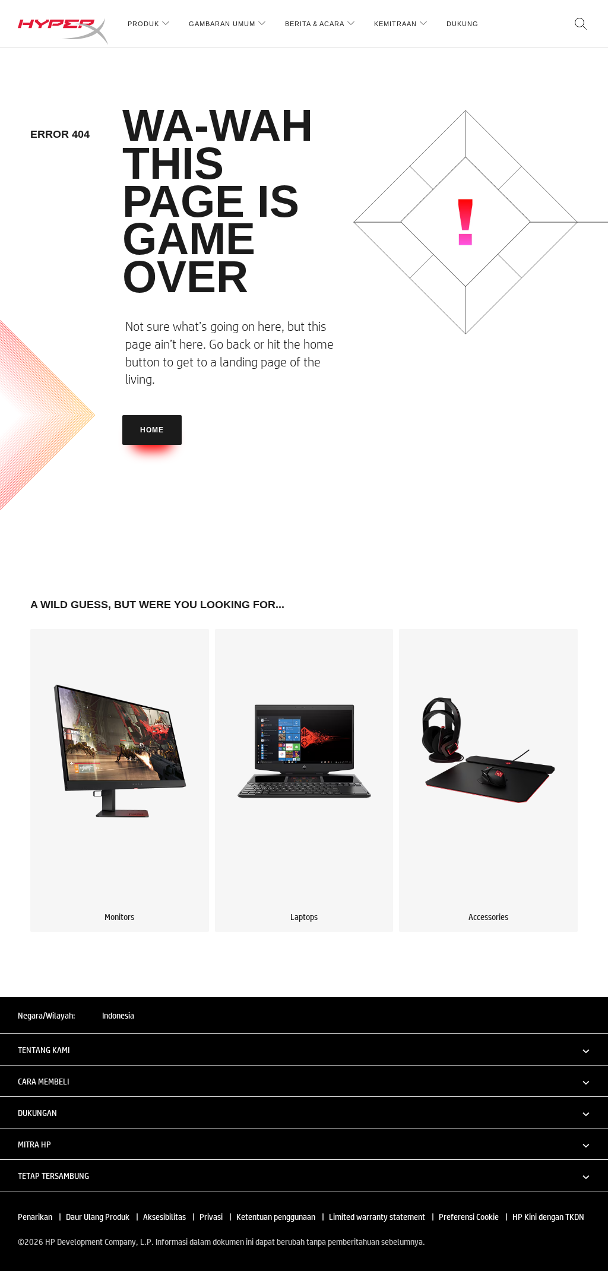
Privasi (211, 1216)
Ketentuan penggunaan (275, 1216)
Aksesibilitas (164, 1216)
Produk (143, 23)
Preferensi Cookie (469, 1216)
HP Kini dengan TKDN (548, 1216)
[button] (304, 1049)
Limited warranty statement (377, 1216)
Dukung (462, 23)
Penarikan (35, 1216)
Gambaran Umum (222, 23)
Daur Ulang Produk (97, 1216)
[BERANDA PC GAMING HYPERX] (63, 31)
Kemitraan (395, 23)
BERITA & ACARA (314, 23)
